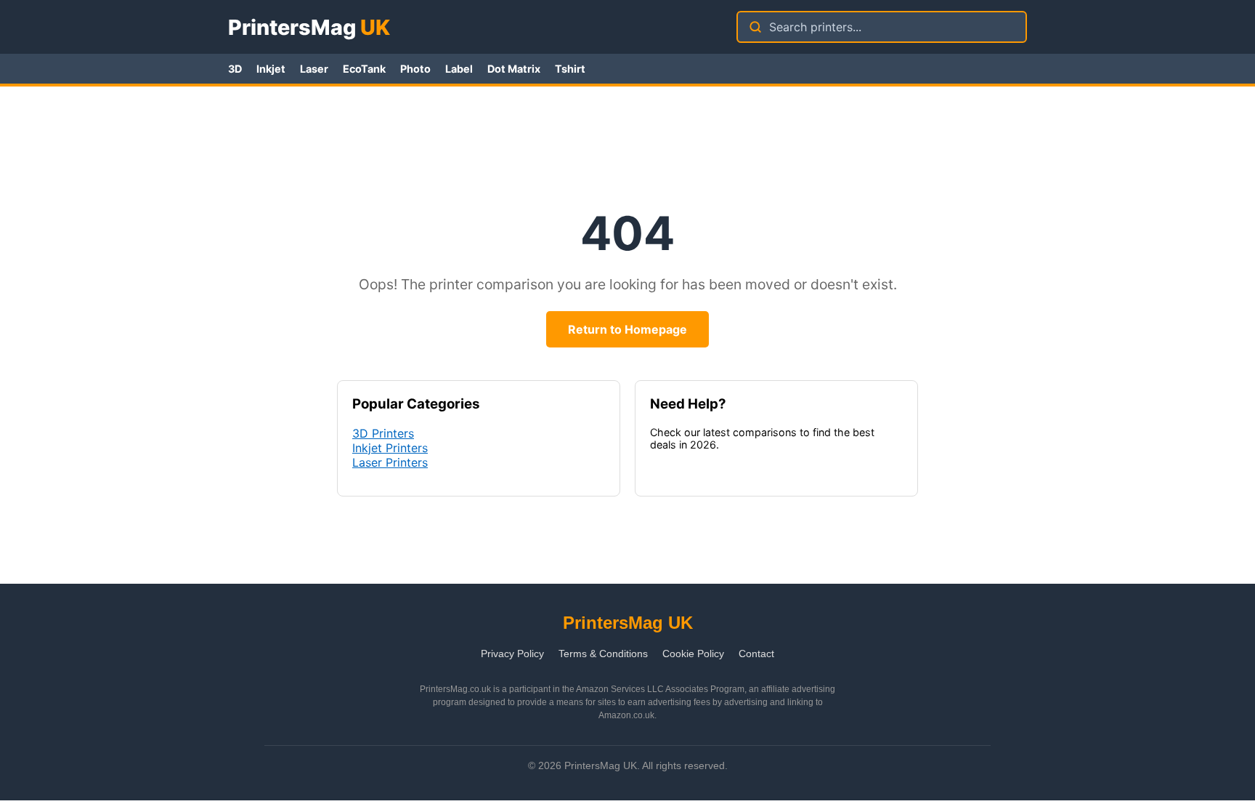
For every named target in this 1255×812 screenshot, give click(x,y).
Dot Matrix (513, 69)
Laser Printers (390, 462)
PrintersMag (309, 27)
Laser (314, 69)
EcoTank (364, 69)
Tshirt (570, 69)
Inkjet (270, 69)
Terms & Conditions (603, 653)
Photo (415, 69)
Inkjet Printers (390, 448)
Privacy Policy (512, 653)
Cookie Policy (693, 653)
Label (459, 69)
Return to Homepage (627, 329)
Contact (756, 653)
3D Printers (383, 433)
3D (235, 69)
